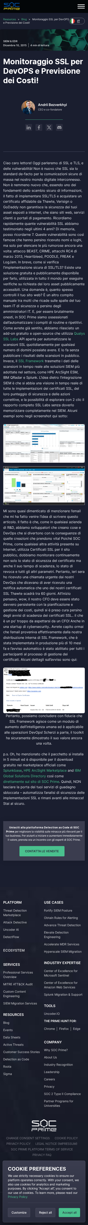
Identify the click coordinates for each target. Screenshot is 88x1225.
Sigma (7, 1074)
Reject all (45, 1212)
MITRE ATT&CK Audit (18, 984)
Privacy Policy (18, 1197)
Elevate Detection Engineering (56, 935)
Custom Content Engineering (14, 994)
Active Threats (13, 1044)
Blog (24, 19)
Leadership (52, 1072)
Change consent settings (28, 1138)
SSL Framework (31, 361)
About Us (50, 1057)
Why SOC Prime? (56, 1050)
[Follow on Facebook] (38, 127)
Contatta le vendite (42, 851)
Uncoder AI (11, 929)
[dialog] (44, 1191)
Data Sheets (11, 1037)
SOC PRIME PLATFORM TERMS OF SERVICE (42, 1149)
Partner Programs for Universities (58, 1103)
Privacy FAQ (41, 1155)
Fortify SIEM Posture (58, 910)
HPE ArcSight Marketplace (45, 770)
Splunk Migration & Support (63, 994)
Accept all (69, 1212)
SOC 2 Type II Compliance (62, 1094)
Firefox (64, 1028)
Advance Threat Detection (62, 925)
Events (8, 1030)
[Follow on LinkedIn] (28, 127)
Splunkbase (12, 770)
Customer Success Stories (21, 1052)
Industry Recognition (58, 1064)
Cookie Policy (66, 1138)
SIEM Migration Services (20, 1003)
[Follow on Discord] (59, 127)
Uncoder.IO (52, 1013)
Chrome (49, 1028)
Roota (7, 1066)
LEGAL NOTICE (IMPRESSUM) (56, 1143)
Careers (49, 1079)
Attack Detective (15, 922)
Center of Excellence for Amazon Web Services (61, 985)
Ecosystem (14, 950)
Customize (19, 1212)
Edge (76, 1028)
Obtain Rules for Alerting (61, 918)
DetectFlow (11, 937)
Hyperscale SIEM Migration (63, 951)
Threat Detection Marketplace (15, 913)
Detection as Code (16, 1059)
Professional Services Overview (18, 974)
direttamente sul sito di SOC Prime (31, 781)
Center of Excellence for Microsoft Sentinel (61, 973)
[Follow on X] (49, 127)
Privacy (49, 1086)
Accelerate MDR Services (61, 944)
